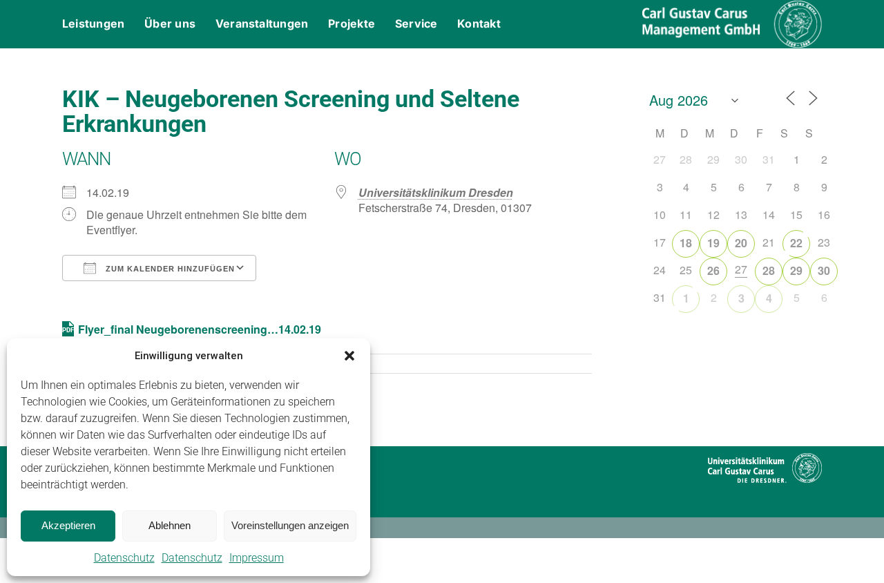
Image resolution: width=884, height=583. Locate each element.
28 (768, 270)
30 (824, 270)
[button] (349, 356)
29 (796, 270)
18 (686, 243)
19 (713, 243)
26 (713, 270)
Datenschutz (124, 557)
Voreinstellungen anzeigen (290, 525)
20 (741, 243)
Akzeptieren (68, 525)
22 (796, 243)
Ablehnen (169, 525)
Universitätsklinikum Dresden (435, 192)
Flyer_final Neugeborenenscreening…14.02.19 (199, 329)
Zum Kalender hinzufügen (169, 269)
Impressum (256, 557)
